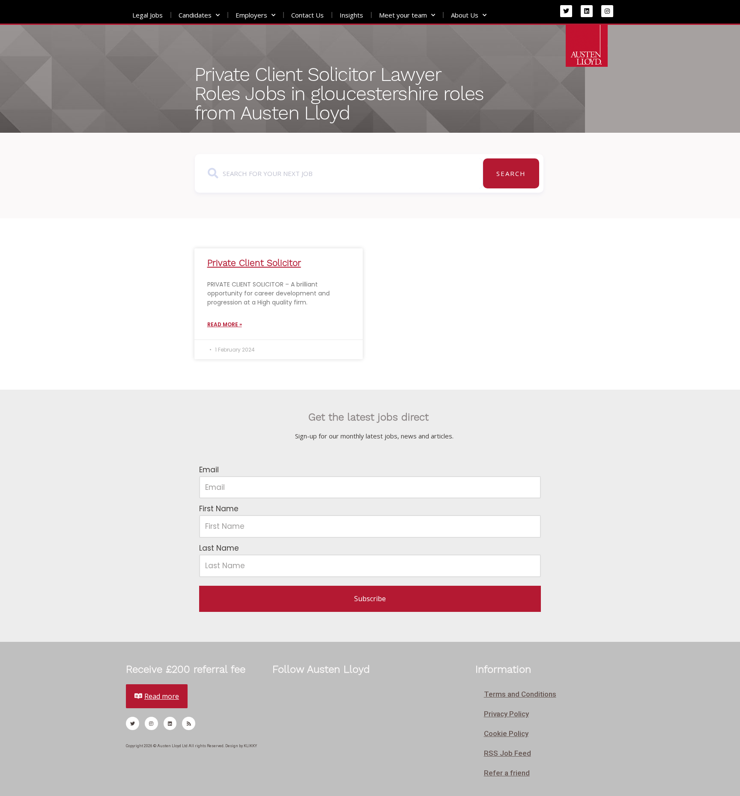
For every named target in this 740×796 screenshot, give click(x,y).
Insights (351, 15)
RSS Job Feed (507, 753)
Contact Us (307, 15)
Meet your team (403, 15)
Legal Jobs (147, 15)
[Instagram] (607, 11)
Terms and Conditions (520, 694)
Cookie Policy (506, 733)
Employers (251, 15)
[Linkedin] (587, 11)
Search (511, 173)
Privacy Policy (506, 714)
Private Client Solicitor (254, 262)
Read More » (224, 324)
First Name (219, 509)
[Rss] (188, 723)
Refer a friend (507, 773)
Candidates (195, 15)
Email (209, 470)
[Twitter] (566, 11)
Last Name (219, 548)
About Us (464, 15)
